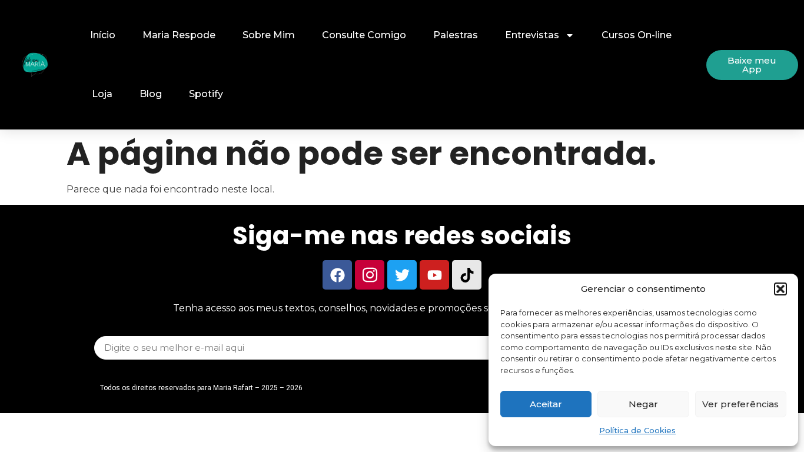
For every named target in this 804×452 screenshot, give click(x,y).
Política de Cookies (637, 430)
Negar (643, 404)
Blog (150, 93)
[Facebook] (337, 275)
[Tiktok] (466, 275)
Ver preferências (740, 404)
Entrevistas (532, 35)
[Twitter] (402, 275)
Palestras (455, 35)
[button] (780, 289)
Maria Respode (178, 35)
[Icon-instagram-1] (369, 275)
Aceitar (546, 404)
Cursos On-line (637, 35)
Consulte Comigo (364, 35)
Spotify (206, 93)
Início (102, 35)
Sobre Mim (268, 35)
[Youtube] (434, 275)
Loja (102, 93)
